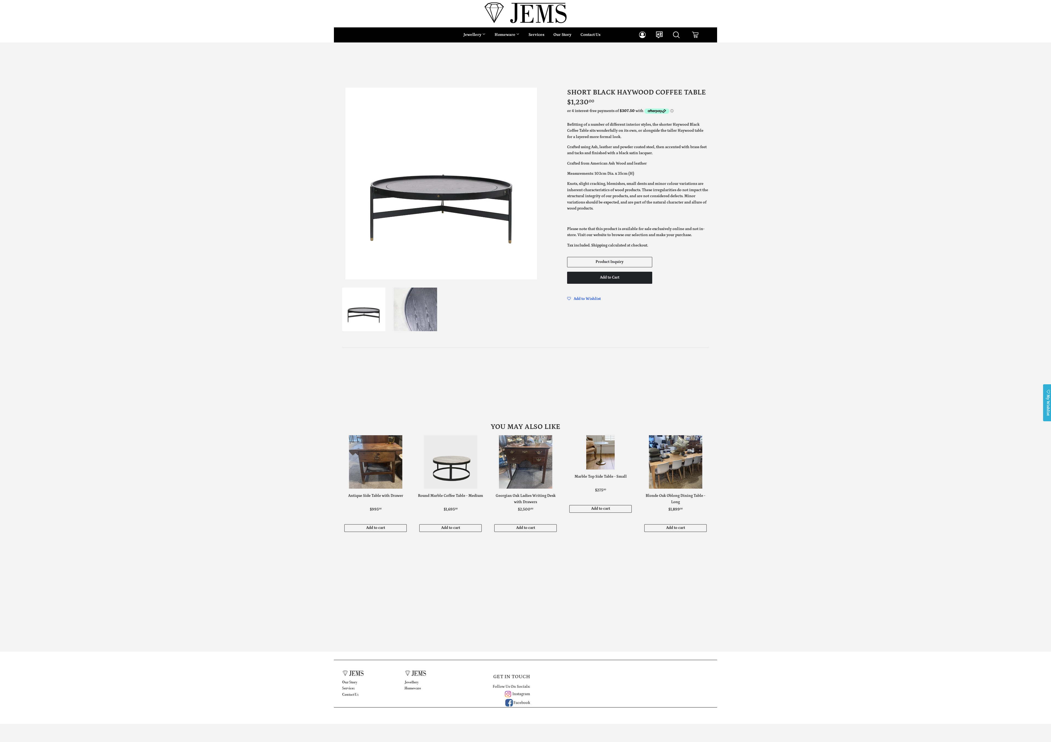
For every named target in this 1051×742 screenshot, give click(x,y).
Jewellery (473, 34)
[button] (584, 299)
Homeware (505, 34)
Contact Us (590, 34)
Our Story (562, 34)
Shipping (599, 245)
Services (536, 34)
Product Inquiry (609, 262)
